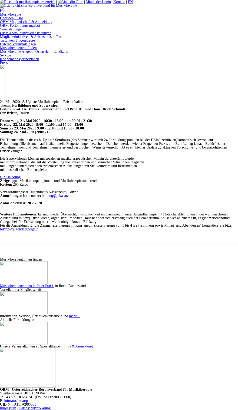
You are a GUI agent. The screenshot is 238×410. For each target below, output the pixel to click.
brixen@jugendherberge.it (19, 229)
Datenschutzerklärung (35, 408)
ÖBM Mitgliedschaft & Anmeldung (26, 22)
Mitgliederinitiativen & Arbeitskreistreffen (30, 37)
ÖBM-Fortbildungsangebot (20, 25)
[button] (2, 8)
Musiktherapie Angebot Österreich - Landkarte (34, 51)
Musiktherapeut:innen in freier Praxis (27, 286)
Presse (4, 63)
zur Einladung (10, 177)
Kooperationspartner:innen (19, 59)
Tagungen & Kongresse (17, 40)
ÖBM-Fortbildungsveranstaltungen (25, 33)
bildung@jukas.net (55, 196)
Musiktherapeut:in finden (18, 48)
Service (5, 55)
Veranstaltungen (11, 29)
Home (4, 11)
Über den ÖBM (11, 18)
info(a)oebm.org (16, 401)
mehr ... (74, 316)
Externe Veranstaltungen (18, 44)
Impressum (8, 408)
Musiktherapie (10, 14)
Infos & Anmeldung (78, 346)
